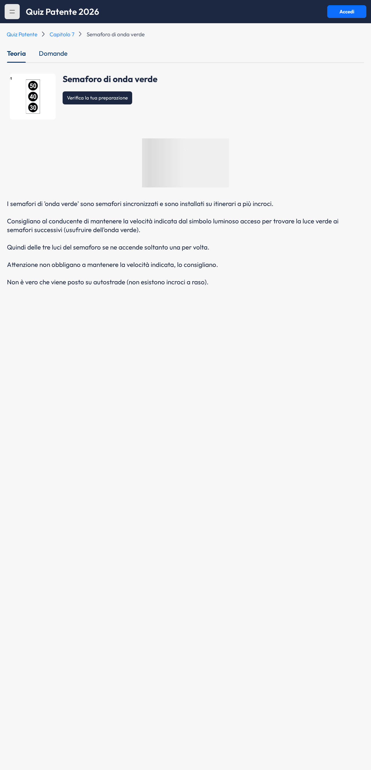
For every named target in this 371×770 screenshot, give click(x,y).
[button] (12, 11)
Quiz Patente (22, 34)
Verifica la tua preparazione (97, 98)
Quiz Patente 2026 (62, 11)
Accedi (346, 11)
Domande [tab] (53, 53)
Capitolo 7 (62, 34)
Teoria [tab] (16, 53)
